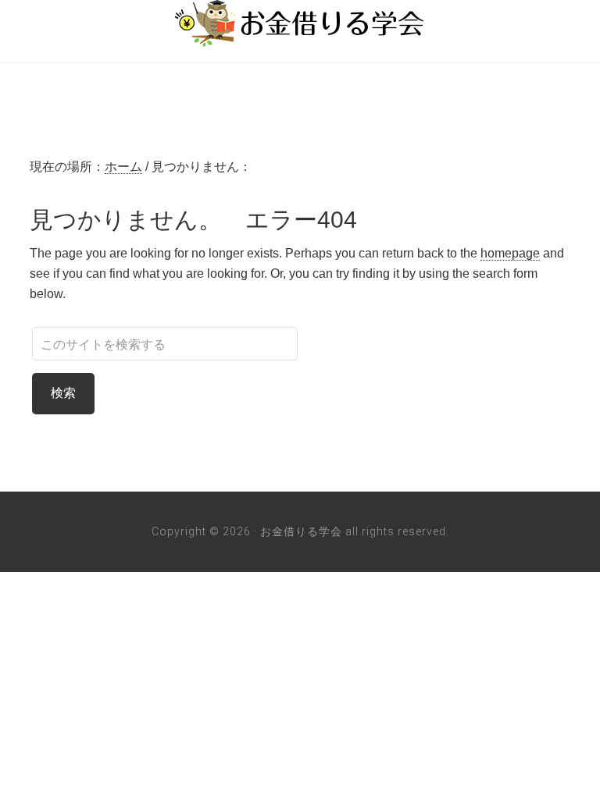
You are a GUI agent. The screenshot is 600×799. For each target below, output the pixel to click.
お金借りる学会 (300, 23)
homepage (510, 253)
